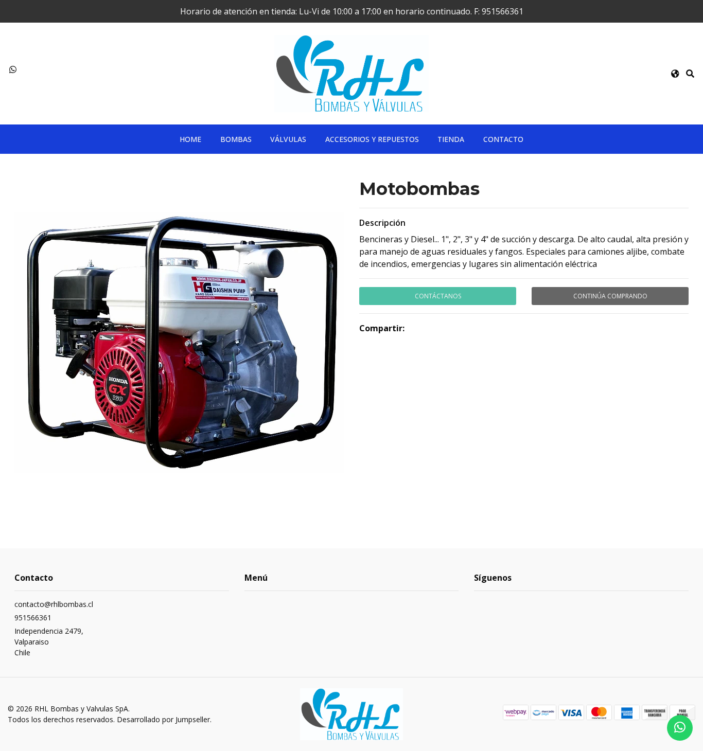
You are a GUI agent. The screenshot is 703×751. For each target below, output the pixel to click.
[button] (675, 73)
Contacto (503, 139)
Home (190, 139)
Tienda (450, 139)
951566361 (32, 617)
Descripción (382, 222)
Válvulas (288, 139)
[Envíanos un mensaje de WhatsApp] (680, 728)
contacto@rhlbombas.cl (53, 604)
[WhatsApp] (13, 69)
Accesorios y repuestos (372, 139)
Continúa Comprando (610, 296)
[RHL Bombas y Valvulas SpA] (351, 72)
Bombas (236, 139)
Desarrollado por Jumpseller (163, 719)
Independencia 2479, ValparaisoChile (48, 641)
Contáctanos (438, 296)
